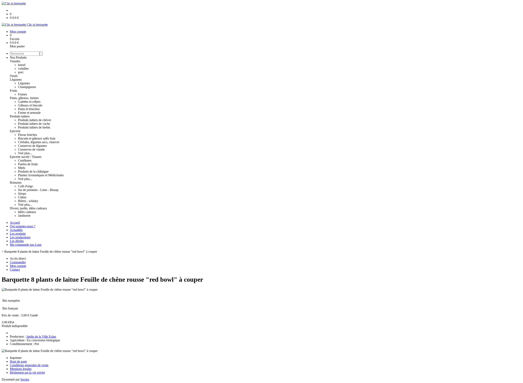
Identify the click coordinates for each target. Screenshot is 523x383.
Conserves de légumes (32, 145)
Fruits (13, 90)
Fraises (22, 94)
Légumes (16, 79)
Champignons (27, 87)
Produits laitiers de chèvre (34, 120)
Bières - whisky (28, 201)
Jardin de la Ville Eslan (41, 336)
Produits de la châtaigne (33, 171)
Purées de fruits (28, 164)
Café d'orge (25, 186)
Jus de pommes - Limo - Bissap (38, 190)
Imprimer (16, 358)
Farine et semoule (29, 112)
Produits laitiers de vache (34, 123)
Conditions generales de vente (29, 365)
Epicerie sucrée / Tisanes (25, 157)
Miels (21, 168)
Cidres (22, 197)
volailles (23, 68)
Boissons (15, 182)
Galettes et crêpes (29, 101)
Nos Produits (18, 57)
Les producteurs (20, 237)
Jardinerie (24, 215)
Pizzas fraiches (27, 134)
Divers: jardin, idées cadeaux (28, 208)
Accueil (15, 222)
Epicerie (15, 131)
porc (21, 72)
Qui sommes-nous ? (22, 226)
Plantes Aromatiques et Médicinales (41, 175)
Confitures (24, 160)
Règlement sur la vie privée (27, 372)
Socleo (24, 379)
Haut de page (18, 361)
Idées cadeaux (27, 212)
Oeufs (14, 76)
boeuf (21, 65)
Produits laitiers (20, 116)
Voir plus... (25, 153)
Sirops (22, 193)
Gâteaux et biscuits (30, 105)
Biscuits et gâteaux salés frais (36, 138)
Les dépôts (17, 241)
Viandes (15, 61)
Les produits (18, 233)
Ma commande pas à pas (25, 244)
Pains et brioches (29, 109)
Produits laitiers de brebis (34, 127)
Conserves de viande (31, 149)
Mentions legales (20, 369)
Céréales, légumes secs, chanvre (38, 142)
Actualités (16, 230)
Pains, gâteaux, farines (24, 98)
